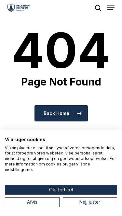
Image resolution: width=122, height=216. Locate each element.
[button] (111, 8)
